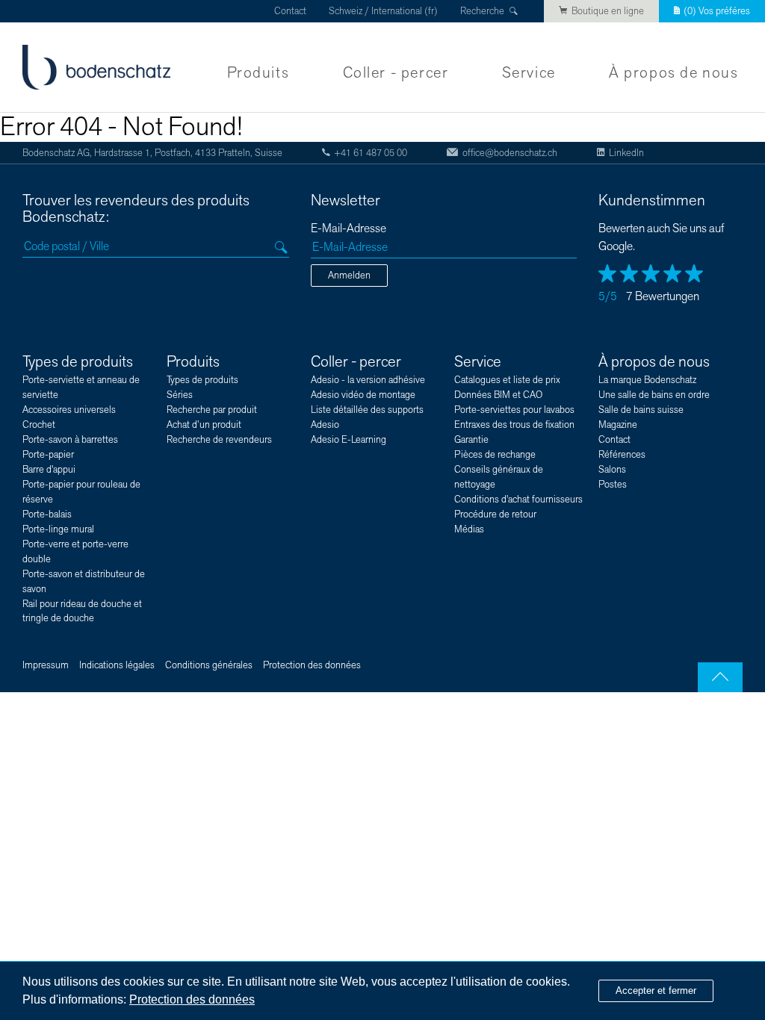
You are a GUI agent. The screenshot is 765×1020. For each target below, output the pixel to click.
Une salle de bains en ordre (654, 395)
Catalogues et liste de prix (507, 380)
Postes (612, 484)
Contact (290, 11)
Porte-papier (48, 454)
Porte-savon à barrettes (70, 440)
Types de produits (77, 362)
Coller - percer (396, 73)
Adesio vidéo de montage (363, 395)
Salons (612, 469)
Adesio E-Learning (348, 440)
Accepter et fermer (656, 990)
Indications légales (117, 665)
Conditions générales (209, 665)
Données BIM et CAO (498, 395)
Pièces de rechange (495, 454)
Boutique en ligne (608, 11)
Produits (258, 73)
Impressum (45, 665)
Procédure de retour (495, 514)
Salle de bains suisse (641, 410)
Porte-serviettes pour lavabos (514, 410)
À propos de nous (673, 73)
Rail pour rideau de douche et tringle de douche (82, 611)
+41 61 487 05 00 (370, 153)
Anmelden (349, 275)
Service (529, 73)
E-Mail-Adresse (348, 229)
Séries (180, 395)
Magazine (617, 425)
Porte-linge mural (58, 529)
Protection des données (312, 665)
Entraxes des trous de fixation (514, 425)
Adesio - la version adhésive (368, 380)
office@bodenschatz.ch (509, 153)
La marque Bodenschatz (647, 380)
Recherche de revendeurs (219, 440)
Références (621, 454)
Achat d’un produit (204, 425)
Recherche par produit (212, 410)
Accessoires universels (69, 410)
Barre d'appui (48, 469)
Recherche (482, 11)
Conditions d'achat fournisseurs (518, 499)
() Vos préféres (717, 11)
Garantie (471, 440)
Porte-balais (47, 514)
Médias (469, 529)
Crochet (38, 425)
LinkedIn (626, 153)
